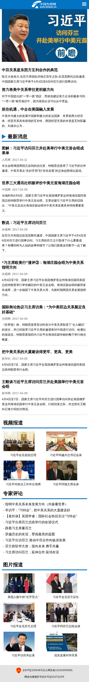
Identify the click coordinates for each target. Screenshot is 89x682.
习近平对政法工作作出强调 (23, 484)
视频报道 (13, 422)
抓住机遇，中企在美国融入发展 (28, 109)
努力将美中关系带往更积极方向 (28, 90)
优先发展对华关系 (65, 655)
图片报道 (13, 564)
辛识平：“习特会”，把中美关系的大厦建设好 (37, 510)
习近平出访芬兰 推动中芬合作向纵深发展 (35, 540)
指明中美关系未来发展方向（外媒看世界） (36, 504)
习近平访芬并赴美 (23, 655)
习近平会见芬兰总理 (23, 626)
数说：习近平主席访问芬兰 (24, 223)
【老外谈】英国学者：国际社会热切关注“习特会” (41, 516)
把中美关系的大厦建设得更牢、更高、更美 (37, 352)
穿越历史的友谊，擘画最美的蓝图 (30, 534)
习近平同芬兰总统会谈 (65, 626)
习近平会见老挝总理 (23, 455)
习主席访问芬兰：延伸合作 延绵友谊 (32, 552)
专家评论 (13, 493)
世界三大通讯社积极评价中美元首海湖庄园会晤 (41, 183)
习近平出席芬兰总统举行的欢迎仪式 (31, 522)
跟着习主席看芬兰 (18, 528)
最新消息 (18, 136)
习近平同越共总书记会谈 (66, 455)
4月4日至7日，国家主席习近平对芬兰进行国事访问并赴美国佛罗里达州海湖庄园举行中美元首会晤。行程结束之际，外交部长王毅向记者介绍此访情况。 (44, 404)
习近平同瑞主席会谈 (66, 484)
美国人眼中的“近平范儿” (23, 597)
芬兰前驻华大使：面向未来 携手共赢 (32, 546)
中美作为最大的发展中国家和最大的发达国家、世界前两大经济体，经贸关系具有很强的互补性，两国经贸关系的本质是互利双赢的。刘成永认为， (44, 120)
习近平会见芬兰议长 (66, 597)
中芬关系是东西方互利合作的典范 (30, 70)
